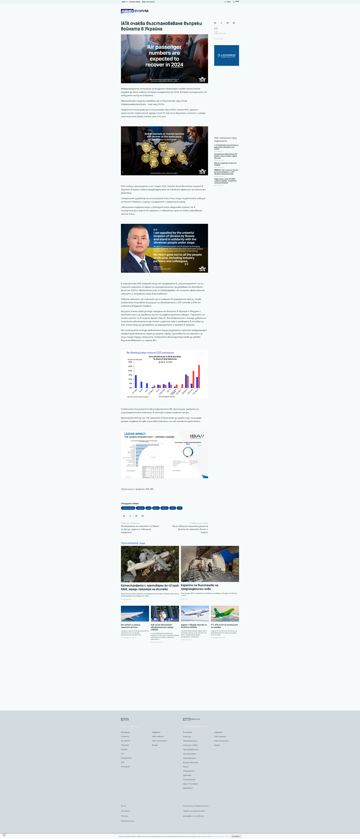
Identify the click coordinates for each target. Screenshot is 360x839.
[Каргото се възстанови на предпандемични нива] (210, 573)
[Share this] (124, 516)
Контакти (125, 811)
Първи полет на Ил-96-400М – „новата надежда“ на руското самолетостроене (225, 181)
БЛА (122, 762)
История (125, 766)
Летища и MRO (190, 745)
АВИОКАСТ (188, 788)
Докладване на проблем (193, 816)
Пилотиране (189, 779)
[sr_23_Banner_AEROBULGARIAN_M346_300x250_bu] (226, 55)
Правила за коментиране (194, 811)
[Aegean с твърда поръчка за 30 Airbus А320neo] (195, 623)
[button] (236, 2)
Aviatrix (216, 31)
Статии (125, 736)
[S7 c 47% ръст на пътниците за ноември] (225, 622)
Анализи (187, 736)
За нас (123, 806)
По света (125, 740)
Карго (186, 766)
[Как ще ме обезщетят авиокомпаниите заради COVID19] (165, 624)
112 (122, 753)
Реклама (124, 816)
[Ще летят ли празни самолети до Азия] (135, 622)
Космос (124, 749)
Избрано (156, 732)
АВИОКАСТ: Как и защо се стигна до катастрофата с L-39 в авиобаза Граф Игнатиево (226, 172)
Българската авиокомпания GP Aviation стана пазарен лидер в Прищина (225, 156)
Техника (125, 745)
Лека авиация (189, 758)
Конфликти (126, 758)
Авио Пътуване (190, 784)
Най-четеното (159, 740)
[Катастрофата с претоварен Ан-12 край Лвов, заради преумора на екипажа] (150, 573)
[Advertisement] (226, 97)
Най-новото (158, 736)
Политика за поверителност (196, 806)
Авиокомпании (190, 741)
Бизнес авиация (190, 762)
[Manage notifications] (4, 834)
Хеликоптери (189, 753)
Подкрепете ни (127, 821)
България (125, 732)
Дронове (187, 775)
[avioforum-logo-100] (134, 11)
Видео (155, 745)
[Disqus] (180, 675)
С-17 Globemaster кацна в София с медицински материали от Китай (226, 147)
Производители (191, 749)
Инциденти (189, 771)
